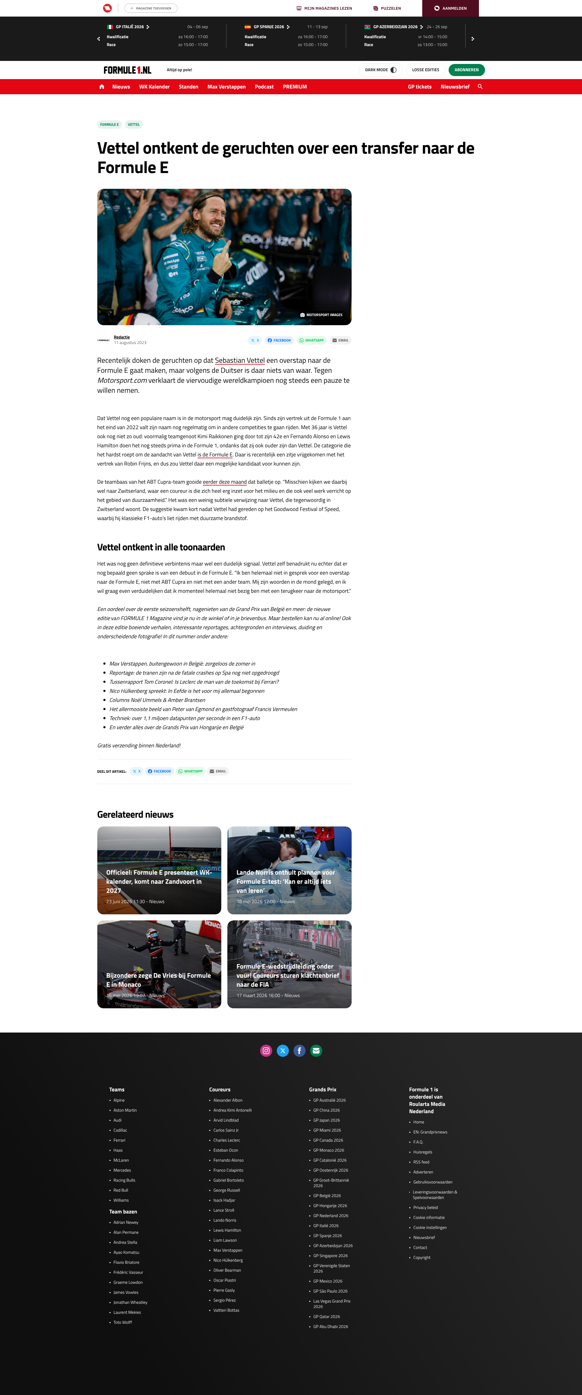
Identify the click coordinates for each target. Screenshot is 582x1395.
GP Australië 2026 (329, 1100)
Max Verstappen (227, 86)
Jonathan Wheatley (131, 1302)
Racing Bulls (124, 1180)
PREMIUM (295, 86)
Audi (118, 1120)
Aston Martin (125, 1110)
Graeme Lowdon (128, 1282)
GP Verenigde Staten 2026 (331, 1268)
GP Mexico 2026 (328, 1281)
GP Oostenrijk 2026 (330, 1170)
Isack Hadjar (224, 1200)
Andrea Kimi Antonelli (232, 1110)
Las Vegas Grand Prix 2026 (332, 1304)
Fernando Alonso (228, 1160)
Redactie (122, 337)
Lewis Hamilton (227, 1230)
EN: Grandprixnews (430, 1132)
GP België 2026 (327, 1196)
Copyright (421, 1257)
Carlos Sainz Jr (226, 1130)
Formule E (109, 124)
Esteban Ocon (225, 1150)
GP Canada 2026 (328, 1140)
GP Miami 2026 (327, 1130)
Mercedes (122, 1170)
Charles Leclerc (226, 1140)
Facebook (282, 340)
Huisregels (422, 1152)
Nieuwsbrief (455, 86)
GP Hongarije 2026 (330, 1206)
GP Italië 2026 (326, 1226)
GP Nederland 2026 (330, 1216)
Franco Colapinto (228, 1170)
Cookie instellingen (430, 1227)
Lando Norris (224, 1220)
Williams (121, 1200)
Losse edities (425, 70)
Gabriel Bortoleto (228, 1180)
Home (418, 1122)
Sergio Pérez (224, 1300)
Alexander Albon (227, 1100)
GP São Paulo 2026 (330, 1291)
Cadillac (120, 1130)
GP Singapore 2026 (330, 1256)
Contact (420, 1247)
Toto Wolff (123, 1322)
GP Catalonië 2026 (329, 1160)
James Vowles (126, 1292)
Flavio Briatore (126, 1262)
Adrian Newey (126, 1222)
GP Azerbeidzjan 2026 (333, 1246)
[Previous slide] (98, 38)
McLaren (121, 1160)
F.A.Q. (418, 1142)
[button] (450, 8)
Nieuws (121, 86)
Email (344, 340)
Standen (188, 86)
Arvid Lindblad (226, 1120)
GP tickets (420, 86)
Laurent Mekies (127, 1312)
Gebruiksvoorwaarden (433, 1182)
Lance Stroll (223, 1210)
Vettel (134, 124)
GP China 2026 (326, 1110)
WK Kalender (154, 86)
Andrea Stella (125, 1242)
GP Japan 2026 (326, 1120)
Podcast (264, 86)
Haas (118, 1150)
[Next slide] (474, 38)
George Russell (226, 1190)
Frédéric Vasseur (128, 1272)
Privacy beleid (425, 1207)
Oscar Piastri (224, 1280)
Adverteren (423, 1172)
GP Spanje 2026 (327, 1236)
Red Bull (121, 1190)
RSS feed (421, 1162)
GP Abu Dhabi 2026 (330, 1327)
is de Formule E (215, 454)
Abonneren (467, 70)
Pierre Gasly (224, 1290)
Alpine (119, 1100)
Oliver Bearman (227, 1270)
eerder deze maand (225, 482)
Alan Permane (126, 1232)
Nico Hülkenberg (228, 1260)
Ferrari (119, 1140)
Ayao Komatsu (126, 1252)
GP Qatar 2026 (326, 1317)
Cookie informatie (429, 1217)
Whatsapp (315, 340)
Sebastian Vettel (240, 360)
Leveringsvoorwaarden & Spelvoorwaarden (435, 1195)
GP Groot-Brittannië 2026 (331, 1183)
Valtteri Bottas (226, 1310)
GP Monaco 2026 (328, 1150)
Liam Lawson (225, 1240)
